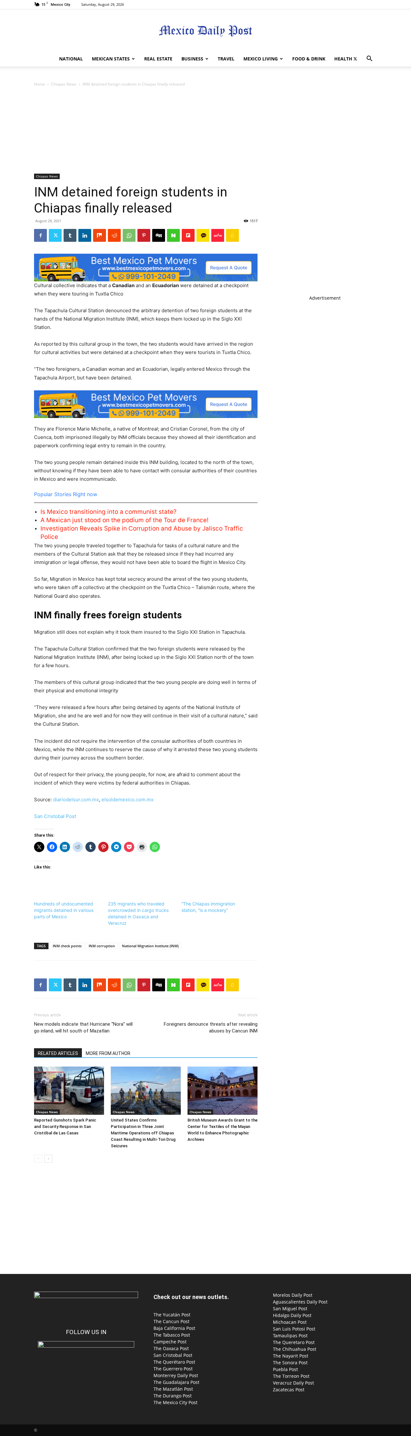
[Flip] (188, 235)
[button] (369, 59)
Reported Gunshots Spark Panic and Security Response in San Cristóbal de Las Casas (65, 1126)
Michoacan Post (290, 1322)
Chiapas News (63, 84)
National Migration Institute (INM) (150, 945)
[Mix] (99, 235)
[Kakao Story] (203, 235)
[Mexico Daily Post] (205, 30)
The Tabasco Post (171, 1335)
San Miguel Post (290, 1308)
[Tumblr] (70, 235)
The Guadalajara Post (176, 1382)
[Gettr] (217, 235)
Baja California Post (174, 1328)
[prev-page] (38, 1159)
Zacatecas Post (288, 1389)
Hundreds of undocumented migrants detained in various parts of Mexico (63, 910)
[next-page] (48, 1159)
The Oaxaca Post (171, 1348)
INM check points (67, 945)
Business (192, 59)
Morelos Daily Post (292, 1295)
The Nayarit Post (290, 1356)
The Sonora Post (290, 1362)
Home (39, 84)
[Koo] (232, 235)
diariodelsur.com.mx (76, 799)
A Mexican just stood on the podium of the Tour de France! (124, 520)
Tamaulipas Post (290, 1335)
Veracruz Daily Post (293, 1383)
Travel (226, 59)
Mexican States (111, 59)
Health (343, 59)
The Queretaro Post (294, 1342)
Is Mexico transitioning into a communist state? (108, 511)
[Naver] (173, 235)
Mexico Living (260, 59)
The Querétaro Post (174, 1362)
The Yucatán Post (171, 1315)
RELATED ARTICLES (58, 1053)
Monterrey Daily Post (175, 1375)
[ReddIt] (114, 235)
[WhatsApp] (129, 235)
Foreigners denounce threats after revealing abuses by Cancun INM (211, 1027)
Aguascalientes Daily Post (300, 1302)
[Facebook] (40, 235)
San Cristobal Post (55, 816)
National (71, 59)
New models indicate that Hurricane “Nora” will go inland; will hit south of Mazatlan (83, 1027)
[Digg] (158, 235)
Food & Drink (308, 59)
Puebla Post (285, 1369)
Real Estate (158, 59)
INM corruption (102, 945)
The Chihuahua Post (294, 1349)
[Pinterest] (143, 235)
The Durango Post (172, 1396)
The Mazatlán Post (173, 1389)
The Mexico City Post (175, 1402)
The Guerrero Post (173, 1369)
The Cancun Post (171, 1321)
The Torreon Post (291, 1376)
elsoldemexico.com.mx (127, 799)
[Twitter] (355, 59)
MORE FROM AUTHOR (108, 1053)
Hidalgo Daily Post (292, 1315)
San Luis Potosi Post (294, 1329)
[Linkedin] (84, 235)
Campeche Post (170, 1342)
